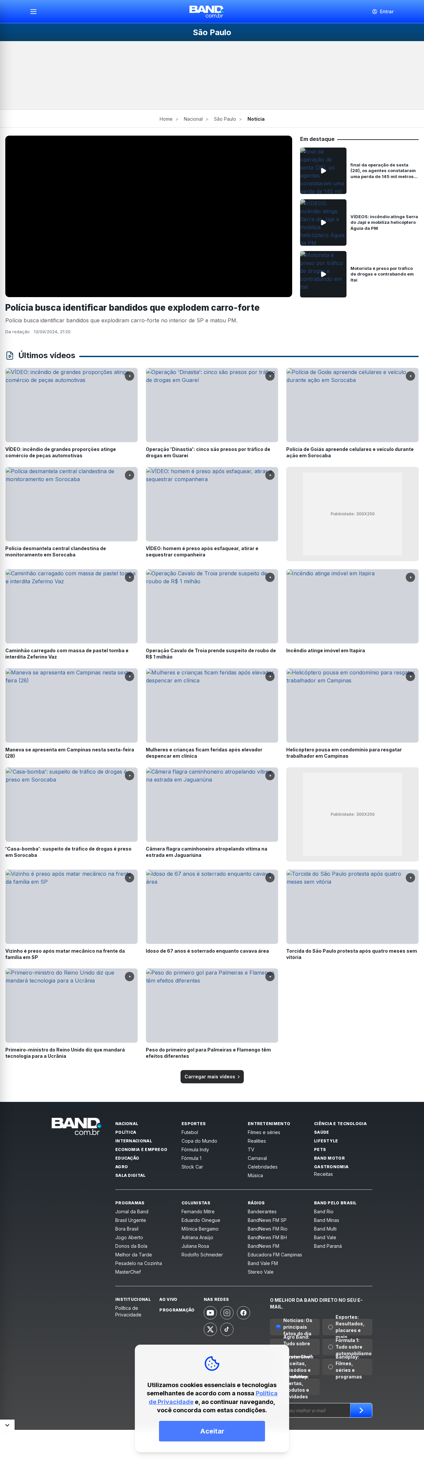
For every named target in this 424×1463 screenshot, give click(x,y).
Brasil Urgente (130, 1220)
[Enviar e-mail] (361, 1410)
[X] (210, 1329)
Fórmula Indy (195, 1149)
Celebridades (263, 1167)
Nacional (193, 119)
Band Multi (325, 1229)
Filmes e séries (264, 1132)
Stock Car (192, 1167)
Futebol (190, 1132)
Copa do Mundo (199, 1141)
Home (166, 119)
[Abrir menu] (36, 11)
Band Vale (325, 1237)
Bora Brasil (126, 1229)
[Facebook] (243, 1312)
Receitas (323, 1174)
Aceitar (212, 1431)
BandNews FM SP (267, 1220)
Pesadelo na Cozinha (138, 1263)
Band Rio (324, 1211)
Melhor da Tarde (133, 1254)
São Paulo (225, 119)
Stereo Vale (261, 1272)
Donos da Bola (131, 1246)
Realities (257, 1141)
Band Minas (326, 1220)
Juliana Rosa (195, 1246)
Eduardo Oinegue (201, 1220)
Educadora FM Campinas (275, 1254)
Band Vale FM (263, 1263)
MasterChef (128, 1272)
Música (255, 1175)
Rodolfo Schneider (202, 1254)
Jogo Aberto (129, 1237)
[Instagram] (227, 1312)
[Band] (207, 12)
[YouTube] (210, 1312)
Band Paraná (328, 1246)
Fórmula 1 (191, 1158)
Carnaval (257, 1158)
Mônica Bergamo (200, 1229)
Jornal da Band (131, 1211)
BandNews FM (263, 1246)
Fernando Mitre (198, 1211)
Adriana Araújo (197, 1237)
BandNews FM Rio (268, 1229)
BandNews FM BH (267, 1237)
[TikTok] (227, 1329)
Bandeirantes (262, 1211)
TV (251, 1149)
